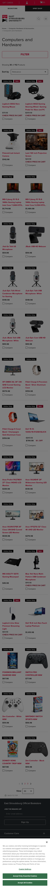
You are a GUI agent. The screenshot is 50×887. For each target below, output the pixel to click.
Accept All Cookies (25, 883)
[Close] (47, 842)
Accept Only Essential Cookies (25, 876)
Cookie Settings (25, 869)
